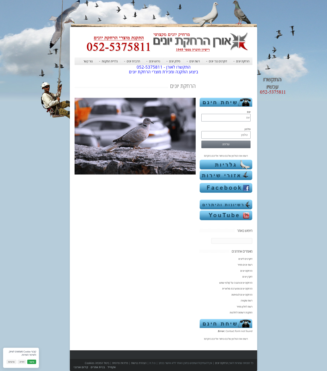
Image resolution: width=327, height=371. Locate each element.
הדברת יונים (133, 61)
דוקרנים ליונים (245, 259)
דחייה (21, 361)
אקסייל (111, 367)
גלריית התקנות (110, 61)
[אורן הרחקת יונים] (169, 51)
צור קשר (88, 61)
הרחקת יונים (242, 61)
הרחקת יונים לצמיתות (241, 294)
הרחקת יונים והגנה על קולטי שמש (235, 282)
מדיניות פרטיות (120, 363)
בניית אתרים (98, 367)
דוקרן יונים (247, 276)
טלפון (247, 129)
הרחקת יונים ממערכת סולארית (237, 288)
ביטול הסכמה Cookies (97, 363)
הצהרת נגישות (138, 363)
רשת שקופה (246, 300)
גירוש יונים (154, 61)
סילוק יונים (174, 61)
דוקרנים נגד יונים (218, 61)
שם (249, 111)
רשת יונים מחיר (244, 264)
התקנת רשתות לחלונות (241, 312)
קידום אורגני (81, 367)
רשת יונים (194, 61)
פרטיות (11, 361)
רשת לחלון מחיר (244, 306)
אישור (31, 361)
